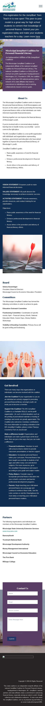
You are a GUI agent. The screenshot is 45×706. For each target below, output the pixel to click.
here (38, 36)
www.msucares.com (10, 531)
